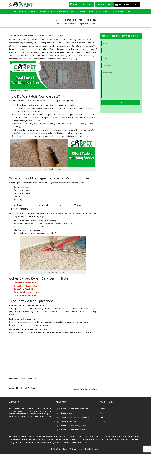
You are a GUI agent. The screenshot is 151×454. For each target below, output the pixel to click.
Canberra (81, 11)
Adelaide (62, 11)
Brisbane (43, 11)
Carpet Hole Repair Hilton (25, 295)
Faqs (102, 417)
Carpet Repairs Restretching (20, 408)
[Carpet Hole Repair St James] (68, 386)
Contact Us (125, 11)
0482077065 (105, 4)
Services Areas (103, 11)
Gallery (103, 413)
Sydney (53, 11)
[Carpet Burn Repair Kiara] (55, 389)
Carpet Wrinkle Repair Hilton (26, 292)
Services (21, 11)
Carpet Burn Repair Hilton (25, 283)
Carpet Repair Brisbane (64, 413)
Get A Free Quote (128, 4)
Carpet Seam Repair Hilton (25, 286)
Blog (115, 11)
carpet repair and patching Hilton (65, 213)
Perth (72, 11)
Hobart (92, 11)
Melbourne (32, 11)
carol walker (29, 35)
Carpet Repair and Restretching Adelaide (71, 409)
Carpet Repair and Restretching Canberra (71, 417)
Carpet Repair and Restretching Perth (70, 430)
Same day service (82, 4)
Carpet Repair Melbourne (65, 421)
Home (14, 11)
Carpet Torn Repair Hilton (25, 289)
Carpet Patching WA (70, 24)
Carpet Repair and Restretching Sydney (70, 425)
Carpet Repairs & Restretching (69, 449)
